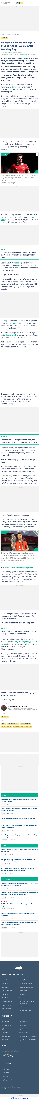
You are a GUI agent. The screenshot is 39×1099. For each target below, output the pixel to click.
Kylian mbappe (25, 723)
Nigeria (3, 813)
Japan (3, 723)
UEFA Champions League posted (19, 567)
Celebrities (4, 839)
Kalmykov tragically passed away (19, 642)
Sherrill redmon (13, 723)
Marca (16, 262)
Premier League (16, 323)
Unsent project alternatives (22, 726)
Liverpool (16, 87)
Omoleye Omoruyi (22, 54)
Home (3, 34)
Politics (3, 830)
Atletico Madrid (11, 335)
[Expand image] (37, 154)
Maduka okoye (6, 726)
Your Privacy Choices (21, 1098)
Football (16, 34)
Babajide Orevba (8, 54)
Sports (9, 34)
